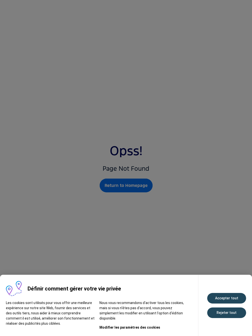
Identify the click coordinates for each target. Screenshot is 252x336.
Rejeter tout (226, 313)
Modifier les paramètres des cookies (129, 327)
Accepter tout (226, 298)
